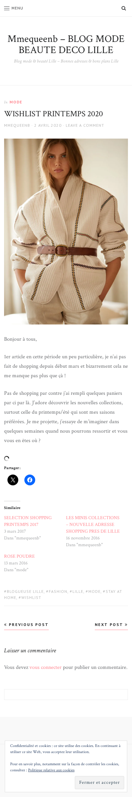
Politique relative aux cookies (51, 770)
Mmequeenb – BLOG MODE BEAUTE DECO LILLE (66, 44)
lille (77, 591)
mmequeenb (17, 125)
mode (15, 101)
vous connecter (45, 667)
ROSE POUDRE (19, 556)
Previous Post (28, 624)
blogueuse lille (25, 591)
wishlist (31, 597)
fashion (58, 591)
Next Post (110, 624)
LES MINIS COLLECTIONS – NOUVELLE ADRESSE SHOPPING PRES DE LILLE (93, 524)
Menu (17, 7)
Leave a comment (85, 125)
